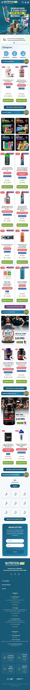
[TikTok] (18, 574)
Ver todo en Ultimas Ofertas (15, 107)
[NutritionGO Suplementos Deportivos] (11, 2)
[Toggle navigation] (2, 2)
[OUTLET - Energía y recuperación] (8, 126)
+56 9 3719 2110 (15, 640)
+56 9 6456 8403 (15, 624)
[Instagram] (15, 574)
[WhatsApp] (11, 574)
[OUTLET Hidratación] (8, 143)
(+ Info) (23, 40)
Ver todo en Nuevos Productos (15, 469)
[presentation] (1, 19)
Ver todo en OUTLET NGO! (15, 307)
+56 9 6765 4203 (16, 636)
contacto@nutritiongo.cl (16, 644)
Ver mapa (15, 604)
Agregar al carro (8, 100)
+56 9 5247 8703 (15, 613)
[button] (11, 33)
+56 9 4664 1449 (15, 602)
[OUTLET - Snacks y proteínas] (22, 126)
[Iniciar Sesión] (25, 2)
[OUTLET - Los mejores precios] (22, 143)
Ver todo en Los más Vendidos (15, 388)
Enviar (15, 552)
